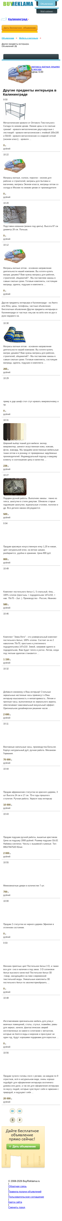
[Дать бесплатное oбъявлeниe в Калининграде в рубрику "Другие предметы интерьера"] (20, 29)
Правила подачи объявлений (24, 1191)
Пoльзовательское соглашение (26, 1197)
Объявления (47, 4)
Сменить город (16, 1207)
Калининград (17, 19)
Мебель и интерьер (28, 38)
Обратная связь (17, 1186)
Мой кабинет (47, 11)
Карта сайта (15, 1202)
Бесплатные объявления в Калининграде (18, 4)
